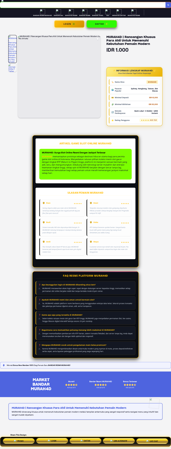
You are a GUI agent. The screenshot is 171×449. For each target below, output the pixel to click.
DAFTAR (87, 442)
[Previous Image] (20, 77)
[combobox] (83, 5)
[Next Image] (98, 77)
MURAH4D (47, 156)
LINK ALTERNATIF (120, 441)
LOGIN (53, 442)
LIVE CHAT (154, 441)
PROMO (20, 442)
